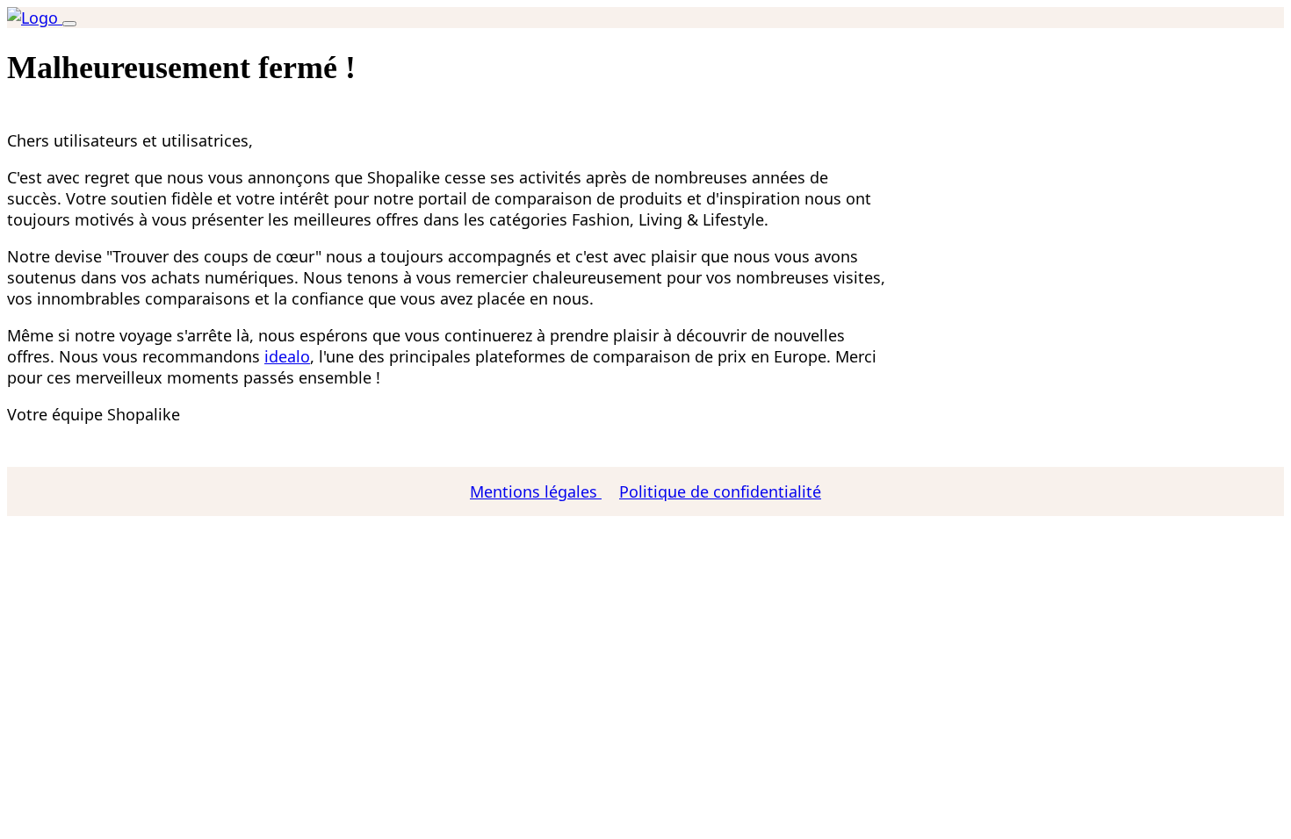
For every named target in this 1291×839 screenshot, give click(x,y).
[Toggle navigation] (69, 23)
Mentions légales (536, 491)
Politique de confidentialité (720, 491)
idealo (287, 356)
